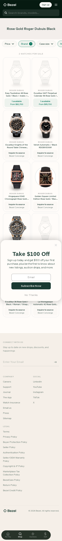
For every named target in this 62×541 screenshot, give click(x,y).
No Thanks (31, 294)
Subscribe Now (31, 285)
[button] (31, 254)
